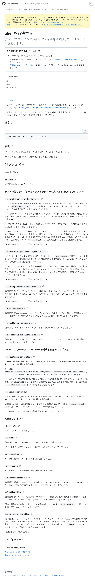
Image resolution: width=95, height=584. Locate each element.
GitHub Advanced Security (21, 65)
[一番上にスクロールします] (90, 579)
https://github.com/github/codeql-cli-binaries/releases (42, 107)
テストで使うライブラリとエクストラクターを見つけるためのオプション (43, 191)
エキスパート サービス (58, 575)
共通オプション (13, 418)
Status (40, 575)
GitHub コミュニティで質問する (18, 552)
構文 (7, 122)
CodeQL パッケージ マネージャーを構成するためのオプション (38, 349)
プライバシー (32, 575)
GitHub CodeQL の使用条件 (67, 59)
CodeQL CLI (27, 9)
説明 (7, 146)
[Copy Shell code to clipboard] (84, 131)
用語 (23, 575)
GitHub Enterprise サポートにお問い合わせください (63, 25)
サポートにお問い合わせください (19, 555)
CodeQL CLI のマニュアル (44, 9)
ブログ (71, 575)
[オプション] (13, 164)
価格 (46, 575)
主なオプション (13, 172)
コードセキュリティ (13, 9)
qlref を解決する (62, 9)
